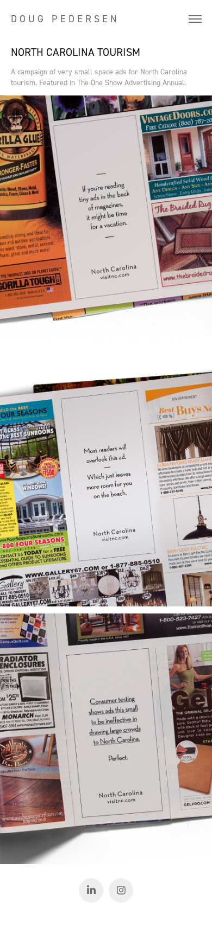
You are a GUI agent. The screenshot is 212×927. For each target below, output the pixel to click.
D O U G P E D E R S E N (63, 18)
